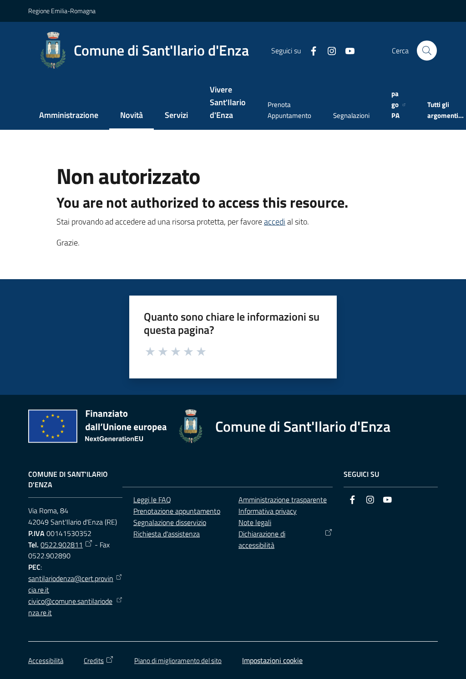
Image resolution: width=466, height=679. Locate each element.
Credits (94, 660)
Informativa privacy (267, 510)
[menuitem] (68, 116)
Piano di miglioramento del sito (178, 660)
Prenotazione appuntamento (176, 510)
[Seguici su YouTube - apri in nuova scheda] (346, 50)
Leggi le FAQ (152, 499)
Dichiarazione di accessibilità (261, 539)
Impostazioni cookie (272, 660)
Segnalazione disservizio (169, 522)
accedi (274, 221)
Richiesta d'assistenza (166, 533)
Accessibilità (45, 660)
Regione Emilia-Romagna (62, 10)
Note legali (254, 522)
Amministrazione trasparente (282, 499)
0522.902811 (62, 544)
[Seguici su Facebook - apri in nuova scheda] (310, 50)
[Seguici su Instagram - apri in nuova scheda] (328, 50)
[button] (427, 50)
